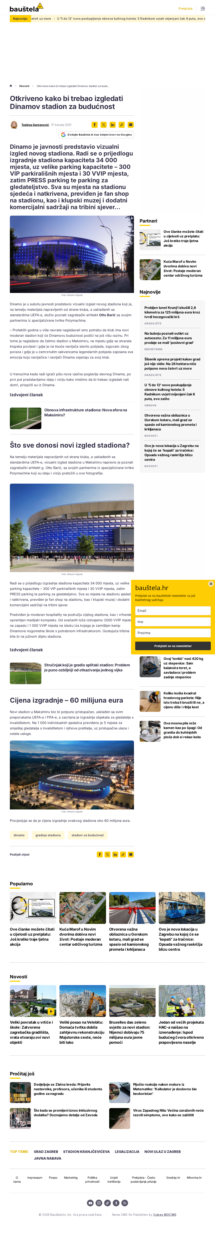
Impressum (34, 1177)
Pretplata (186, 8)
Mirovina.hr (194, 1177)
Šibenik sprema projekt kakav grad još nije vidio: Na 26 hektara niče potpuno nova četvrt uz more (172, 363)
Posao (53, 1177)
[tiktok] (107, 1203)
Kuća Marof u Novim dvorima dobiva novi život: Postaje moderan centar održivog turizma (183, 268)
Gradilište (152, 323)
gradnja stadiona (48, 835)
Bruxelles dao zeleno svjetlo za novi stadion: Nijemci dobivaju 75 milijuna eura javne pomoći (130, 1032)
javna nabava (47, 1158)
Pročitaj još (22, 1073)
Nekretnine (153, 349)
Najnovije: (20, 18)
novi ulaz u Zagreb (162, 1152)
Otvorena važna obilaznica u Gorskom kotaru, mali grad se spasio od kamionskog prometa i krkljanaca (170, 422)
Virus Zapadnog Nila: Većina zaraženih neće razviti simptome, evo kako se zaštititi (168, 1112)
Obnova (150, 405)
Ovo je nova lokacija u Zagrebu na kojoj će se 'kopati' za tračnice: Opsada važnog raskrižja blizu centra (171, 453)
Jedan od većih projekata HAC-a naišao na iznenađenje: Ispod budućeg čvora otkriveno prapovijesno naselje (181, 1032)
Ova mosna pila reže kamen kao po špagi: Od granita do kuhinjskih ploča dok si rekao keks (183, 730)
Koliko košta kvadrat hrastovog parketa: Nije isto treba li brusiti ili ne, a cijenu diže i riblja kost (184, 700)
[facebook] (116, 1203)
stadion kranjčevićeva (86, 1152)
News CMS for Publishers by (144, 1214)
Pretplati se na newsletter (173, 646)
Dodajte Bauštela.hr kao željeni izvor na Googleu (100, 134)
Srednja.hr (173, 1177)
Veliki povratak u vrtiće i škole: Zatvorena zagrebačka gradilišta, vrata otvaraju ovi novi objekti (31, 1032)
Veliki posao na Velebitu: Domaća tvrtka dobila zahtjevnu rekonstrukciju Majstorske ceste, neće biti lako (81, 1032)
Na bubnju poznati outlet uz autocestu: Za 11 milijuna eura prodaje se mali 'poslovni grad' (169, 338)
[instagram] (99, 1203)
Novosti (24, 86)
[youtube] (90, 1203)
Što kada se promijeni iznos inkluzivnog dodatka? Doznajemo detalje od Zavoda (65, 1112)
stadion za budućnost (88, 835)
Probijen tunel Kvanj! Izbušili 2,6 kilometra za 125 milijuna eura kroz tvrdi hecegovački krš (172, 312)
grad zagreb (46, 1152)
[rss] (124, 1203)
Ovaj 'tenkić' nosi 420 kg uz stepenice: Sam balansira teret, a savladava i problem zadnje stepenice (183, 667)
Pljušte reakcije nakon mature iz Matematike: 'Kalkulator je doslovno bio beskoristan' (165, 1089)
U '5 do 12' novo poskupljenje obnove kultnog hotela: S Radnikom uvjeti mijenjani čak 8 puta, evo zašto (95, 18)
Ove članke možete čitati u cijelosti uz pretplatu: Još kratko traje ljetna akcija (183, 238)
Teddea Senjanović (35, 125)
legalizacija (127, 1152)
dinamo (19, 835)
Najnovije (150, 292)
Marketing (71, 1177)
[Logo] (26, 7)
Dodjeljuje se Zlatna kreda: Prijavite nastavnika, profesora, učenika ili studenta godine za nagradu (68, 1089)
